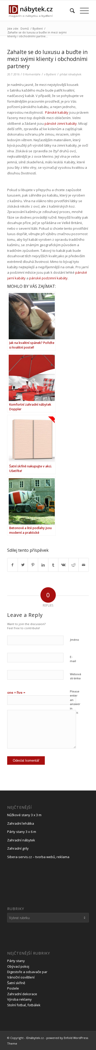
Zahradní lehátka (20, 823)
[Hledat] (70, 10)
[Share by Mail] (84, 565)
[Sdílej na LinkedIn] (43, 565)
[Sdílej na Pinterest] (33, 565)
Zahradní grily (18, 848)
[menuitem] (70, 10)
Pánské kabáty (56, 112)
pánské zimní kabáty (61, 123)
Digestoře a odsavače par (27, 971)
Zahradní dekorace (22, 994)
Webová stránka (75, 676)
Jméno (74, 640)
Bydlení (51, 74)
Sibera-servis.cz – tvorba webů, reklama (38, 857)
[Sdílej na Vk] (63, 565)
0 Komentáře (31, 74)
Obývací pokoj (18, 966)
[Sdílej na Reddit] (74, 565)
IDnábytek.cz (35, 1038)
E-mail (73, 659)
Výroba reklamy (19, 999)
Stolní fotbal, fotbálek (23, 1005)
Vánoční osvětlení (21, 977)
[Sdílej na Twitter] (23, 565)
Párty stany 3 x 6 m (21, 831)
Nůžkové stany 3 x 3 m (24, 815)
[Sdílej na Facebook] (12, 565)
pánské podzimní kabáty (48, 278)
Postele (13, 988)
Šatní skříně (16, 983)
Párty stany (16, 960)
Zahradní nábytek (21, 840)
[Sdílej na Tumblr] (53, 565)
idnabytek (74, 74)
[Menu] (82, 10)
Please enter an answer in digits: (75, 702)
